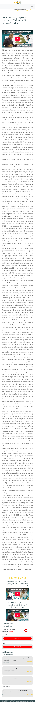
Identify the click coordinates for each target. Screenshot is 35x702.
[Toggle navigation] (17, 6)
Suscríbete (17, 638)
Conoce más (6, 662)
